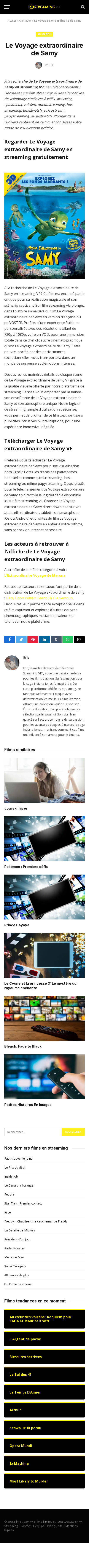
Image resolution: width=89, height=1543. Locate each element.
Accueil (12, 20)
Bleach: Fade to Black (22, 1046)
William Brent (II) (38, 598)
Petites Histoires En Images (27, 1105)
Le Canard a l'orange (18, 1185)
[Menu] (7, 7)
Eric (26, 657)
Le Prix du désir (15, 1167)
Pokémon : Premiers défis (26, 867)
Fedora (9, 1194)
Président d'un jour (17, 1239)
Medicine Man (14, 1257)
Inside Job (11, 1176)
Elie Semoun (63, 598)
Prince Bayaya (16, 925)
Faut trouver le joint (18, 1158)
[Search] (82, 7)
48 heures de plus (16, 1275)
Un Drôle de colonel (18, 1284)
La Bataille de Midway (19, 1230)
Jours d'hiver (15, 808)
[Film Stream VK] (44, 7)
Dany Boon (15, 598)
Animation (25, 20)
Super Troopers (15, 1266)
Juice (7, 1212)
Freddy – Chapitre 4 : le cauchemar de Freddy (35, 1221)
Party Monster (14, 1248)
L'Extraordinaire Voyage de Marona (34, 575)
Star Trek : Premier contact (23, 1203)
